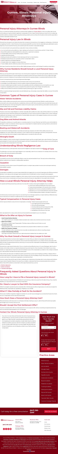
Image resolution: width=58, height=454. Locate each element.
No (47, 335)
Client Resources (43, 2)
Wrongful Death (45, 369)
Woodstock (16, 439)
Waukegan (5, 439)
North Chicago (40, 442)
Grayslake (11, 439)
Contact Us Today (53, 1)
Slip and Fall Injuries (46, 392)
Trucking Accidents (46, 386)
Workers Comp (36, 2)
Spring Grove (28, 444)
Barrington (23, 439)
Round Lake (47, 441)
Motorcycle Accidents (46, 389)
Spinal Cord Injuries (46, 395)
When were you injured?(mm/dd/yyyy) (47, 324)
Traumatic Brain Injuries (47, 398)
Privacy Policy (49, 448)
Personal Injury (30, 2)
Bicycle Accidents (45, 380)
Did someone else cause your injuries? (47, 333)
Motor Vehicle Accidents (47, 363)
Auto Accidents (45, 366)
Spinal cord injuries (5, 266)
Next (48, 348)
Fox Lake (15, 444)
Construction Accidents (47, 378)
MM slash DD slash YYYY (47, 329)
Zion (45, 442)
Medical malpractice (6, 265)
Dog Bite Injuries (45, 375)
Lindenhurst (25, 446)
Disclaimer (29, 449)
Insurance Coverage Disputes (48, 401)
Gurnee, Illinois (37, 31)
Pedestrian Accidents (46, 383)
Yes (43, 335)
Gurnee (36, 441)
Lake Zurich (41, 441)
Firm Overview (23, 2)
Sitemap (54, 448)
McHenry (52, 441)
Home (19, 2)
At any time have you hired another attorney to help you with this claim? (48, 341)
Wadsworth (6, 446)
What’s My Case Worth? (50, 411)
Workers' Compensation (33, 437)
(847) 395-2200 (7, 424)
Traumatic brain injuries (6, 268)
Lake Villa (49, 444)
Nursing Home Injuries (47, 372)
